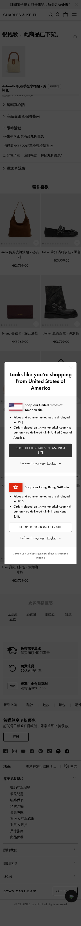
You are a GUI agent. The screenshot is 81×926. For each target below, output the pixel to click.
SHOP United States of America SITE (40, 450)
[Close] (71, 367)
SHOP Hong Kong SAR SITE (40, 527)
